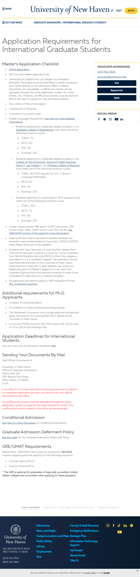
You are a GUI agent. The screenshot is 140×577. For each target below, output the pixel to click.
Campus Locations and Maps (53, 536)
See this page (9, 437)
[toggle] (112, 10)
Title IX (74, 560)
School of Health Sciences (61, 162)
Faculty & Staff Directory (84, 525)
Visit (117, 83)
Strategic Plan (78, 536)
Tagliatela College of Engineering (34, 130)
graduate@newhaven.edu (111, 77)
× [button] (137, 570)
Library (41, 546)
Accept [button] (106, 573)
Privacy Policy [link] (90, 573)
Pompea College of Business (63, 165)
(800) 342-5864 (11, 562)
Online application (19, 69)
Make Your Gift (49, 508)
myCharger (76, 550)
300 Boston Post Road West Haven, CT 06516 (16, 550)
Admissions (43, 525)
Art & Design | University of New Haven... (77, 508)
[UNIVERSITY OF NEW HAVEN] (20, 534)
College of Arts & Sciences (30, 162)
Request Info (117, 90)
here (53, 346)
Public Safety (44, 541)
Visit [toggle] (119, 11)
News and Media (46, 530)
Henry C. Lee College (27, 165)
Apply (131, 11)
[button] (6, 9)
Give (39, 556)
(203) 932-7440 (106, 72)
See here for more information (19, 423)
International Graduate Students (84, 22)
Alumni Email (77, 555)
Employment (44, 551)
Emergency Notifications (84, 530)
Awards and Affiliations (108, 508)
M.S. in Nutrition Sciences (23, 284)
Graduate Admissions (47, 22)
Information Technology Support (84, 543)
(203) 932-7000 (11, 558)
